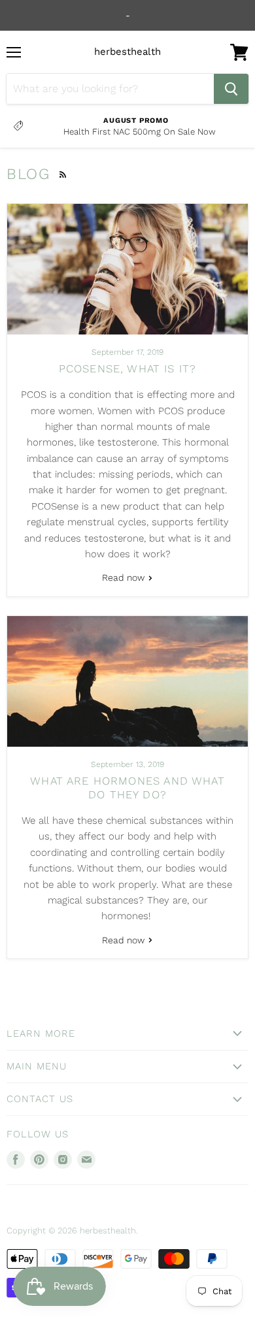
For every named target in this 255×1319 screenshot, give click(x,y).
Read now (124, 577)
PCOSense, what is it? (128, 368)
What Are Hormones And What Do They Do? (127, 788)
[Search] (231, 89)
